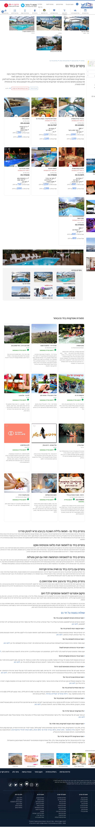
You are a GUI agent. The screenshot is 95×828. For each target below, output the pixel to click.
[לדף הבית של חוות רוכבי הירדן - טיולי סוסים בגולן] (16, 343)
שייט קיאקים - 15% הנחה (66, 730)
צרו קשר (40, 7)
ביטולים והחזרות (51, 772)
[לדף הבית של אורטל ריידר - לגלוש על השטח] (44, 343)
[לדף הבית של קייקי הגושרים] (71, 343)
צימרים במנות (62, 815)
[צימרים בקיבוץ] (5, 11)
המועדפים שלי (69, 4)
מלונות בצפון (18, 807)
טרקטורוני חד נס (79, 395)
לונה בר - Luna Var (24, 395)
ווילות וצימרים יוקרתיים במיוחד (57, 694)
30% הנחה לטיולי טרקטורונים (22, 730)
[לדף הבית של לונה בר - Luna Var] (16, 393)
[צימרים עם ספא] (31, 764)
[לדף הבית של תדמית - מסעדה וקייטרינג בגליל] (71, 493)
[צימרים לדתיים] (14, 11)
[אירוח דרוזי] (34, 11)
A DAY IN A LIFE (24, 445)
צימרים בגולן (84, 809)
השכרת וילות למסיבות (16, 802)
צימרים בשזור (62, 802)
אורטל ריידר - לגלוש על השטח (48, 346)
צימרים (82, 61)
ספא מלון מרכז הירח (23, 495)
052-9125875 (79, 175)
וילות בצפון (19, 800)
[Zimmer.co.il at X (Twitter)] (16, 784)
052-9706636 (52, 175)
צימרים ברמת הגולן (65, 61)
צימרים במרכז (84, 800)
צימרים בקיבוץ (5, 13)
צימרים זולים (40, 800)
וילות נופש (19, 798)
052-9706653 (79, 224)
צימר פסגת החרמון (48, 298)
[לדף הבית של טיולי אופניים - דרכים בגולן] (44, 443)
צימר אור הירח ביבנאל (56, 51)
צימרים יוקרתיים (54, 13)
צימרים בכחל (62, 804)
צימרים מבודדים (47, 766)
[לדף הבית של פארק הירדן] (71, 443)
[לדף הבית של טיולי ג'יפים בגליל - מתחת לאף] (44, 393)
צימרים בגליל (84, 811)
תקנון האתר (38, 772)
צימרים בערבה (84, 805)
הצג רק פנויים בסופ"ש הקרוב (20, 88)
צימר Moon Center (24, 298)
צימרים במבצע (40, 798)
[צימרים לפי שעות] (25, 11)
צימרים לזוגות (49, 4)
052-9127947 (52, 125)
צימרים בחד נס (54, 61)
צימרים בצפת (62, 809)
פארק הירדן (80, 445)
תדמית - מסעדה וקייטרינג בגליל (75, 495)
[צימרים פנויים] (85, 11)
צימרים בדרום (84, 802)
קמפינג (42, 811)
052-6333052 (79, 125)
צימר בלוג (15, 772)
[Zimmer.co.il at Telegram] (21, 784)
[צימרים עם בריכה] (75, 11)
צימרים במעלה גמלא (60, 817)
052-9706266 (25, 175)
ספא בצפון (19, 804)
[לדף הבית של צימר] (87, 8)
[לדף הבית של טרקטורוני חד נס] (71, 393)
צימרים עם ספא (31, 766)
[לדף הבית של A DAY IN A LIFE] (16, 443)
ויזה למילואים (44, 13)
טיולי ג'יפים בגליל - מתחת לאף (48, 395)
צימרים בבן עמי (62, 807)
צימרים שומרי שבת (79, 766)
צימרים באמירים (62, 798)
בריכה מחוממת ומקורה (28, 31)
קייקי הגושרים (80, 346)
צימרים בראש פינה (61, 811)
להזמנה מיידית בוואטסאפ (47, 350)
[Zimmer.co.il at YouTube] (26, 782)
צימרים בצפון (59, 4)
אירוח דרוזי (34, 13)
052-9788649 (80, 500)
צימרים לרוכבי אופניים (38, 813)
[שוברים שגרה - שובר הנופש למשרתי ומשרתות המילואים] (44, 11)
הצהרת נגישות (26, 772)
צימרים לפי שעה (39, 809)
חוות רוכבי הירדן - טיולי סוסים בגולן (20, 346)
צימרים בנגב (84, 804)
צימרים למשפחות (39, 807)
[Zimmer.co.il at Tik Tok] (10, 784)
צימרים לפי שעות (25, 13)
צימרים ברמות (62, 813)
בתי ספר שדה (40, 815)
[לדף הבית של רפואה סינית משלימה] (44, 493)
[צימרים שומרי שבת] (79, 764)
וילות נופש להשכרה (64, 14)
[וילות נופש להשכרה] (64, 11)
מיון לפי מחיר (33, 88)
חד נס (79, 123)
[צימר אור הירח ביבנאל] (49, 37)
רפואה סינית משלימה (50, 495)
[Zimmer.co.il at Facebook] (37, 784)
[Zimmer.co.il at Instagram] (31, 784)
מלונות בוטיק (18, 805)
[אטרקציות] (54, 17)
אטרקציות (54, 19)
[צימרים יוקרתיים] (54, 11)
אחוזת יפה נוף (85, 31)
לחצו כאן (75, 624)
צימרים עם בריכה (75, 13)
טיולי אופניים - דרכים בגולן (49, 445)
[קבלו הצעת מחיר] (28, 7)
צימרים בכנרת (84, 807)
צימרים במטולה (62, 805)
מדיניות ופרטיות (65, 772)
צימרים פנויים (85, 13)
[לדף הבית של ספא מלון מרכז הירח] (16, 493)
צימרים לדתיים (14, 13)
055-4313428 (25, 123)
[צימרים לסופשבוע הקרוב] (10, 7)
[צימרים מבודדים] (47, 764)
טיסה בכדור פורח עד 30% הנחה (44, 730)
